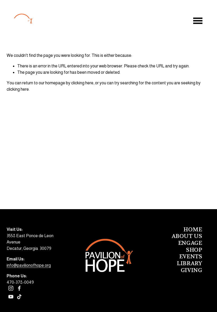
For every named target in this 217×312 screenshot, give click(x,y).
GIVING (191, 270)
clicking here (82, 83)
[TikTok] (19, 296)
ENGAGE (190, 243)
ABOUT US (186, 236)
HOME (192, 229)
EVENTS (190, 256)
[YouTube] (10, 296)
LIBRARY (189, 263)
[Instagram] (10, 288)
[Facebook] (19, 288)
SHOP (194, 250)
